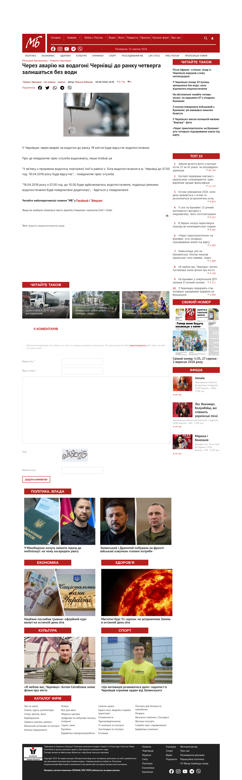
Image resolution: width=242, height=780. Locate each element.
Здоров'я (65, 56)
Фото (121, 38)
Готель (64, 706)
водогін (32, 226)
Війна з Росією (94, 38)
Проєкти (145, 38)
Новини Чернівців (32, 82)
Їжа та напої (31, 706)
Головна (55, 38)
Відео (112, 38)
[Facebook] (53, 49)
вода (61, 226)
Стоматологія (105, 717)
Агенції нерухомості (35, 730)
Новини (71, 38)
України (146, 755)
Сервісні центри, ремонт (38, 722)
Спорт (112, 56)
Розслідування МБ (132, 56)
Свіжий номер (196, 302)
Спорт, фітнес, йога (35, 714)
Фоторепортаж (189, 746)
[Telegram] (73, 49)
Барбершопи (31, 718)
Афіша (196, 370)
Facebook (82, 201)
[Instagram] (60, 49)
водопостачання (48, 226)
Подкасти (132, 38)
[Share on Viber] (69, 88)
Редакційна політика (192, 759)
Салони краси (106, 706)
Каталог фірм (161, 38)
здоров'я (124, 563)
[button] (212, 37)
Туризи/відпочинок (109, 721)
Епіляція (103, 733)
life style (154, 56)
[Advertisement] (96, 255)
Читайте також (196, 62)
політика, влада (47, 491)
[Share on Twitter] (47, 88)
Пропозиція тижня (196, 56)
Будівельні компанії (146, 729)
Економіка (48, 56)
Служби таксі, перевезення (150, 725)
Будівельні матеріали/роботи (78, 733)
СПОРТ (125, 630)
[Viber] (80, 49)
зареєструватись (137, 345)
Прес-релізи (172, 56)
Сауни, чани (68, 725)
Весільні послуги (144, 721)
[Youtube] (66, 49)
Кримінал (98, 56)
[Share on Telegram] (62, 88)
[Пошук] (205, 37)
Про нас (176, 38)
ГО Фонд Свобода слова (194, 763)
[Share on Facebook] (40, 88)
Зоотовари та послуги (110, 729)
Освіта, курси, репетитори (39, 710)
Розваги (139, 713)
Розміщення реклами (192, 755)
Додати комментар (36, 479)
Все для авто (68, 710)
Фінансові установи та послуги (41, 726)
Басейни (66, 729)
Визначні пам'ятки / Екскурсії (152, 717)
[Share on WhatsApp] (55, 88)
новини (61, 82)
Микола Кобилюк (84, 82)
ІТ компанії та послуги (111, 725)
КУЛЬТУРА (48, 630)
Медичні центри (70, 714)
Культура (81, 56)
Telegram (96, 201)
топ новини (49, 82)
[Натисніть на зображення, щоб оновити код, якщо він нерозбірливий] (75, 461)
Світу (145, 759)
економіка (48, 563)
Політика (30, 56)
